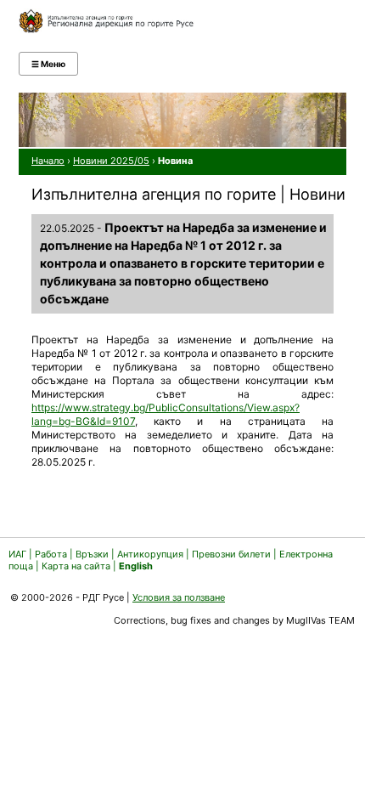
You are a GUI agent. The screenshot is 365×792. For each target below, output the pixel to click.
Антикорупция (150, 554)
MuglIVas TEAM (320, 620)
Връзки (92, 554)
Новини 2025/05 (111, 161)
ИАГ (17, 554)
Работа (51, 554)
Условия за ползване (178, 597)
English (136, 566)
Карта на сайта (76, 566)
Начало (48, 161)
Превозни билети (231, 554)
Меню (48, 64)
